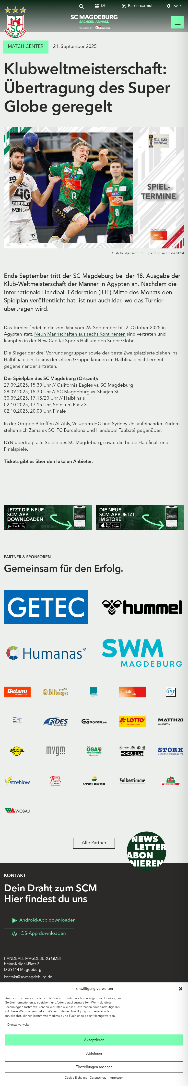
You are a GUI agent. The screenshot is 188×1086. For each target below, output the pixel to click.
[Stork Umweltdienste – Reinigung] (170, 751)
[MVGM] (55, 751)
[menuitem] (103, 6)
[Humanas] (46, 653)
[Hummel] (142, 607)
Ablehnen (94, 1053)
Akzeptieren (94, 1039)
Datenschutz (98, 1077)
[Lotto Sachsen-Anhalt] (132, 722)
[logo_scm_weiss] (15, 22)
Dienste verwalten (19, 1024)
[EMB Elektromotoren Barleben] (170, 692)
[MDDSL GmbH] (17, 751)
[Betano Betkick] (17, 692)
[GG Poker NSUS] (94, 722)
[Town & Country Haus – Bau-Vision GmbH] (55, 781)
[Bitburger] (55, 692)
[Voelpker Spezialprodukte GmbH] (94, 781)
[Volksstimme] (132, 781)
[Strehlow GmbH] (17, 781)
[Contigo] (94, 692)
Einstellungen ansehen (94, 1066)
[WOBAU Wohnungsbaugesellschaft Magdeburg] (17, 810)
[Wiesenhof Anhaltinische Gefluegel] (170, 781)
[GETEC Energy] (46, 607)
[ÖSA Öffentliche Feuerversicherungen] (94, 751)
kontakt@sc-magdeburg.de (28, 977)
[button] (180, 988)
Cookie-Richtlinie (76, 1077)
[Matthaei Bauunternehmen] (170, 722)
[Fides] (55, 722)
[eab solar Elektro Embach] (132, 692)
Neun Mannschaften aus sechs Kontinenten (80, 334)
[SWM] (142, 653)
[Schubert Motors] (132, 751)
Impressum (116, 1077)
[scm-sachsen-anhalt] (94, 22)
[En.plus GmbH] (17, 722)
